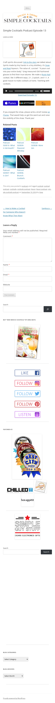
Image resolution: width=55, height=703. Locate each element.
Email (6, 274)
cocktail (40, 186)
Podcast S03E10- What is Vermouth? (9, 145)
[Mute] (41, 91)
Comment (8, 236)
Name (6, 265)
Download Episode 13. (27, 95)
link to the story (30, 62)
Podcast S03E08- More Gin (37, 145)
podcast (25, 186)
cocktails (13, 189)
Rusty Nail (46, 74)
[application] (27, 91)
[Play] (6, 91)
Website (6, 284)
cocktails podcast (23, 189)
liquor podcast (41, 189)
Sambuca (47, 208)
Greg (41, 192)
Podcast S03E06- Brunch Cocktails (21, 174)
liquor (33, 189)
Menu (27, 8)
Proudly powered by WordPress (14, 698)
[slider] (47, 90)
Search (5, 304)
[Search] (48, 309)
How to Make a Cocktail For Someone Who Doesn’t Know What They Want (14, 212)
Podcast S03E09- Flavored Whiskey (20, 146)
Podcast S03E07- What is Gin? (9, 173)
